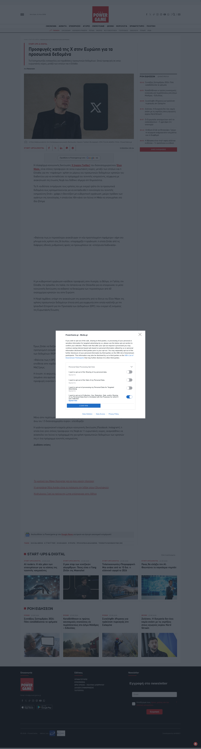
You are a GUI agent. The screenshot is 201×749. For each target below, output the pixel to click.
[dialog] (100, 374)
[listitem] (100, 367)
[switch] (129, 372)
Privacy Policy (114, 414)
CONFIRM (83, 406)
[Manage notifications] (195, 744)
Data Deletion (87, 414)
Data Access (100, 414)
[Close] (141, 335)
